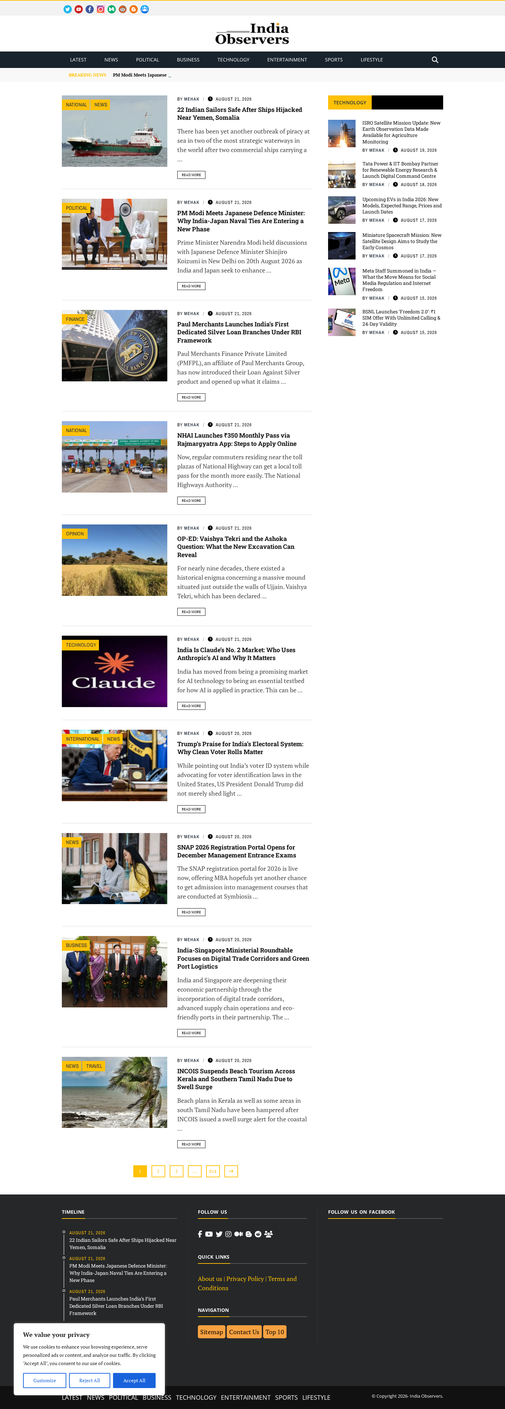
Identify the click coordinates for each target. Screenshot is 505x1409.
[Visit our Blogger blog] (249, 1234)
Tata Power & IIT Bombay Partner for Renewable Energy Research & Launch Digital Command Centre (400, 169)
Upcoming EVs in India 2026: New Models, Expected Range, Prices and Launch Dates (402, 205)
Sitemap (211, 1332)
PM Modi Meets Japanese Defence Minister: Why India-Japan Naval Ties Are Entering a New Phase (218, 75)
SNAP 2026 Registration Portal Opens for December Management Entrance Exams (236, 851)
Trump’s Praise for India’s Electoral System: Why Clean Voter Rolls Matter (240, 748)
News (111, 59)
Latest (78, 59)
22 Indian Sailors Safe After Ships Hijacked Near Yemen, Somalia (239, 113)
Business (188, 59)
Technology (233, 59)
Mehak (192, 99)
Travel (94, 1066)
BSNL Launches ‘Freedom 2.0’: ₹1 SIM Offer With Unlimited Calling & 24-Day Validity (401, 317)
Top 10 (275, 1332)
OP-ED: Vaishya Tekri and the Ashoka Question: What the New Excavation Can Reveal (235, 546)
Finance (75, 319)
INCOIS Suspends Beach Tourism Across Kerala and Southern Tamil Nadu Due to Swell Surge (236, 1079)
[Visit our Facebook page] (200, 1234)
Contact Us (244, 1332)
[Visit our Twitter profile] (219, 1234)
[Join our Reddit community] (258, 1234)
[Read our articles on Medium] (238, 1234)
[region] (89, 1359)
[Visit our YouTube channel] (209, 1234)
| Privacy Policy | (245, 1278)
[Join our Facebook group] (268, 1234)
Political (147, 59)
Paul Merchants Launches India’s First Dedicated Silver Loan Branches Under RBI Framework (239, 332)
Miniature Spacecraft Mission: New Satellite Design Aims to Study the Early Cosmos (401, 241)
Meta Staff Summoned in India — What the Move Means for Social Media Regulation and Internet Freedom (399, 280)
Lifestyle (372, 59)
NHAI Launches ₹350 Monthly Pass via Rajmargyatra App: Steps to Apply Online (236, 439)
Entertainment (287, 59)
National (76, 104)
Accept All (134, 1380)
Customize (44, 1380)
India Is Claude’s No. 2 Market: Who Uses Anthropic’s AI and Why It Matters (236, 654)
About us (210, 1278)
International (83, 738)
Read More (191, 175)
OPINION (75, 533)
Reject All (89, 1380)
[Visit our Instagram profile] (228, 1234)
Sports (334, 59)
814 (212, 1171)
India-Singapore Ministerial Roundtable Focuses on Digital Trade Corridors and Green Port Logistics (243, 958)
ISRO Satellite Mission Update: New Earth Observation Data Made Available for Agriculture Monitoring (401, 132)
